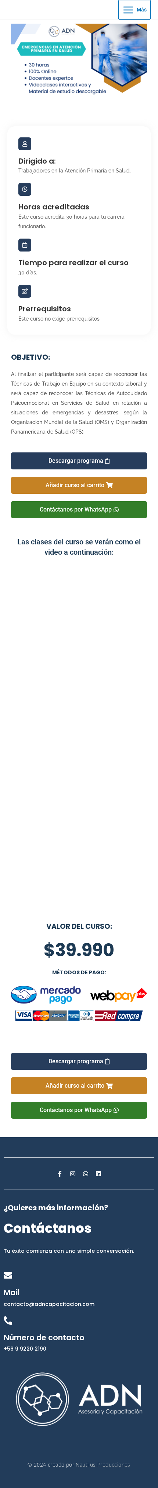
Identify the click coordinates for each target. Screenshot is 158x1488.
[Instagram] (73, 1174)
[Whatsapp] (86, 1174)
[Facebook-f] (60, 1174)
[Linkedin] (98, 1174)
